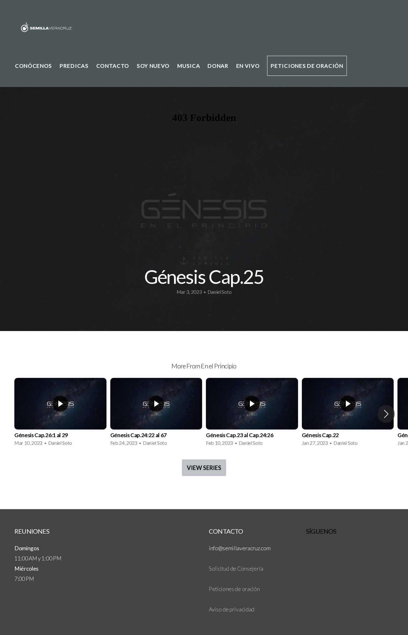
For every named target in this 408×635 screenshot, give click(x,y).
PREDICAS (74, 65)
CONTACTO (112, 65)
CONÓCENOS (33, 65)
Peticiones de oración (307, 65)
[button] (386, 414)
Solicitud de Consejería (236, 568)
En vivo (248, 65)
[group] (60, 414)
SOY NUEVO (153, 65)
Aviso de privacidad (231, 609)
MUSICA (188, 65)
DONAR (218, 65)
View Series (204, 467)
